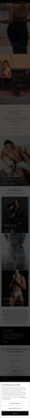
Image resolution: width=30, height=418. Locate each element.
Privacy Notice (7, 399)
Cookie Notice (22, 397)
